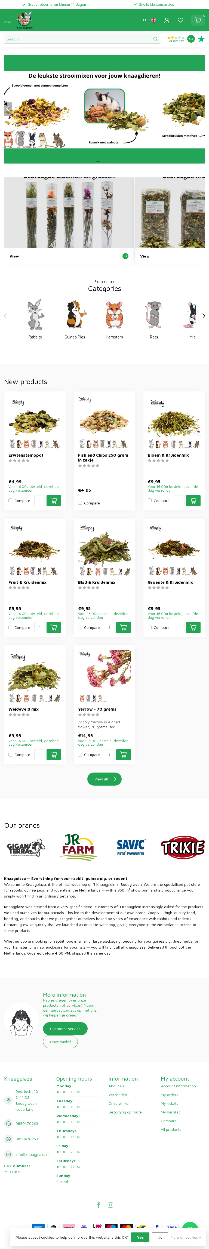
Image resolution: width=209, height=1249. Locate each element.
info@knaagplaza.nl (32, 1154)
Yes (140, 1237)
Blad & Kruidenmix (96, 582)
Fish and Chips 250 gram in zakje (103, 457)
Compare (22, 500)
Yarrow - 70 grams (97, 709)
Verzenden (118, 1094)
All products (171, 1129)
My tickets (169, 1103)
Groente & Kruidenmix (170, 582)
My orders (169, 1094)
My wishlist (170, 1112)
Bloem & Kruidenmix (168, 455)
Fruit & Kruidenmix (27, 582)
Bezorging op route (125, 1112)
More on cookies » (186, 1237)
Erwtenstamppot (26, 455)
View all (101, 779)
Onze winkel (60, 1041)
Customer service (65, 1028)
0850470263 (27, 1123)
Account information (178, 1086)
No (160, 1237)
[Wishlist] (180, 20)
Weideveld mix (23, 709)
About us (116, 1086)
